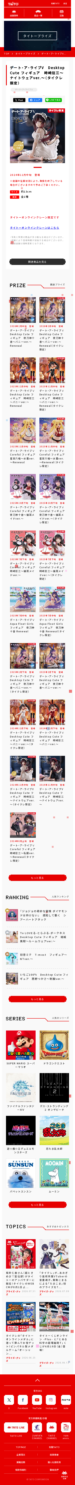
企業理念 (20, 1454)
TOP (6, 53)
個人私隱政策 (54, 1462)
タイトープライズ (25, 53)
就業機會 (54, 1454)
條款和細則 (20, 1469)
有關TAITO (55, 3)
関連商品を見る (37, 262)
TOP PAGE (21, 1447)
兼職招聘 (20, 1462)
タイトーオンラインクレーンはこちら (34, 228)
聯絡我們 (54, 1469)
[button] (38, 167)
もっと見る (37, 878)
